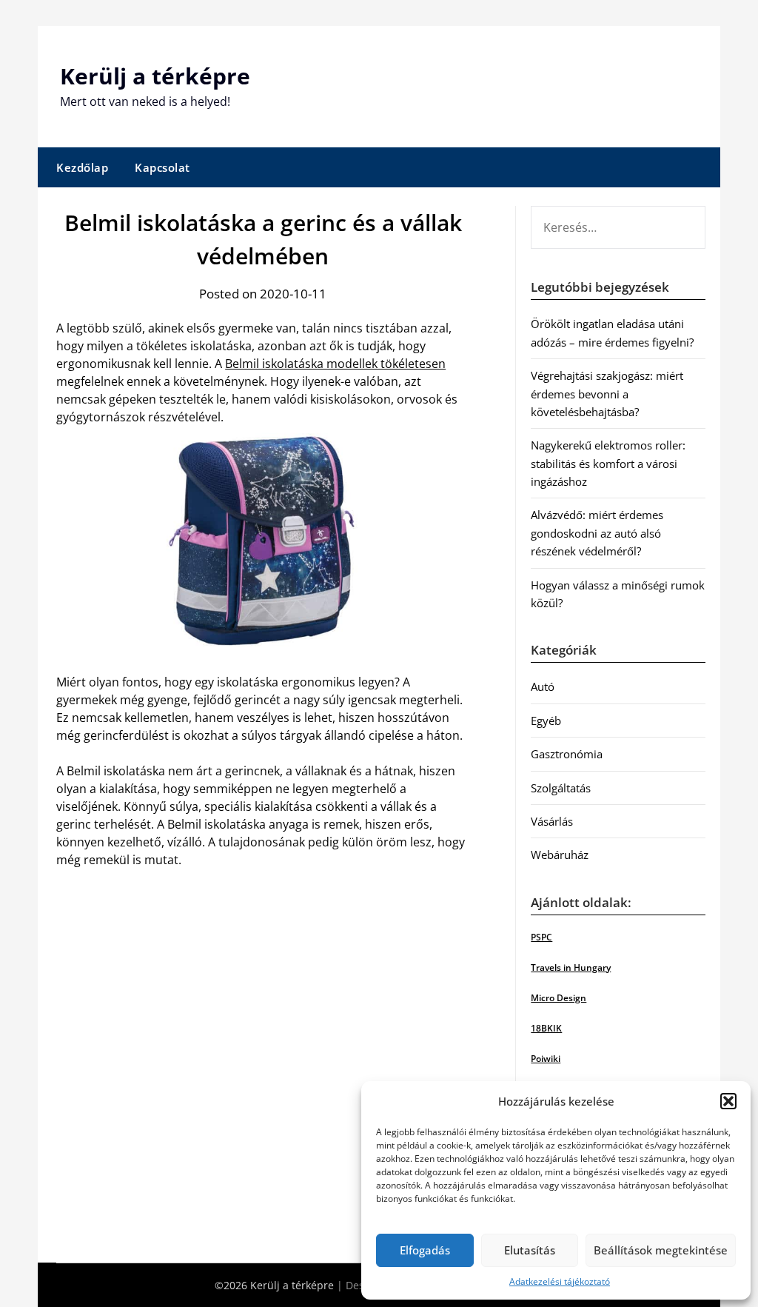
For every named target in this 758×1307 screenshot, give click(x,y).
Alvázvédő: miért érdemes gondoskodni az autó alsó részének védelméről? (597, 532)
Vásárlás (552, 821)
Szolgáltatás (561, 787)
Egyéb (546, 720)
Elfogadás (425, 1250)
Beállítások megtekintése (661, 1250)
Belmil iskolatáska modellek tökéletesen (335, 363)
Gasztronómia (567, 753)
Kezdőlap (82, 167)
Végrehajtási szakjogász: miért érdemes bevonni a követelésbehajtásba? (607, 393)
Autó (542, 686)
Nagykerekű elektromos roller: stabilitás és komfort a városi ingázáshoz (608, 463)
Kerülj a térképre (155, 76)
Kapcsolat (162, 167)
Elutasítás (529, 1250)
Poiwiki (545, 1058)
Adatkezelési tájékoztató (559, 1281)
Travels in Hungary (571, 967)
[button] (728, 1101)
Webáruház (559, 854)
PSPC (541, 937)
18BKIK (546, 1028)
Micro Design (558, 998)
